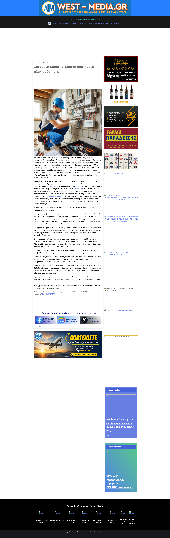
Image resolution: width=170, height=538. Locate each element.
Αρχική (65, 532)
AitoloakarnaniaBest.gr (62, 23)
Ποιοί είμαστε (94, 532)
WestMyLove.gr (116, 23)
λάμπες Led (51, 186)
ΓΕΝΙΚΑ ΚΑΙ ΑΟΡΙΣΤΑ (48, 294)
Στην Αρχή (86, 536)
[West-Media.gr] (85, 8)
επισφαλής (78, 189)
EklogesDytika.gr (79, 23)
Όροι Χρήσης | (73, 532)
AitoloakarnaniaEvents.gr (98, 23)
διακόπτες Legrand (56, 196)
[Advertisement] (85, 41)
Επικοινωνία (103, 532)
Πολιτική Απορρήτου (83, 532)
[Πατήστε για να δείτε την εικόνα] (68, 122)
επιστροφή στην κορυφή (41, 326)
